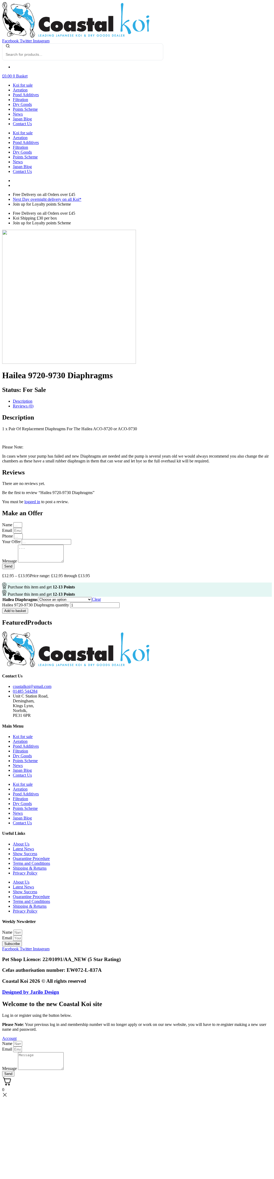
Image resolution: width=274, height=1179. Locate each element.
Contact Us (22, 123)
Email (7, 938)
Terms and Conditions (31, 863)
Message (10, 1068)
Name (7, 932)
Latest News (23, 849)
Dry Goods (22, 104)
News (18, 114)
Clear (96, 599)
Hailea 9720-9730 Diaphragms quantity (35, 605)
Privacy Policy (25, 873)
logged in (32, 501)
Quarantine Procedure (31, 858)
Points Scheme (25, 109)
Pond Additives (26, 94)
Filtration (20, 99)
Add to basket (15, 611)
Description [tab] (22, 401)
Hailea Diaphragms (19, 599)
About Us (21, 844)
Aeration (20, 90)
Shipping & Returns (30, 868)
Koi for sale (23, 85)
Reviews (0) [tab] (23, 406)
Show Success (25, 853)
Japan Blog (22, 119)
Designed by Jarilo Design (30, 992)
